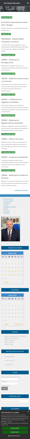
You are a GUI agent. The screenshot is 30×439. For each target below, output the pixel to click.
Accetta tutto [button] (15, 428)
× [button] (28, 411)
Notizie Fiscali (8, 199)
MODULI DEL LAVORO (11, 338)
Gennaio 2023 (10, 357)
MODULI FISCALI (10, 340)
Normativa (6, 203)
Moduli (5, 209)
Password (4, 381)
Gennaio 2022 (10, 360)
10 (6, 267)
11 (9, 267)
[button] (15, 436)
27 (15, 275)
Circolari (6, 211)
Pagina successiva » (22, 190)
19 (12, 271)
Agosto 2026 (12, 253)
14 (18, 267)
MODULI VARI (9, 344)
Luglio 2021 (9, 364)
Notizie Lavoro (8, 201)
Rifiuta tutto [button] (15, 432)
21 (18, 271)
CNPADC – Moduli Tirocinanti (12, 139)
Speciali (6, 205)
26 (12, 275)
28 (18, 275)
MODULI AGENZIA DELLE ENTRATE (15, 336)
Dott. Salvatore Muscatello (12, 3)
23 (3, 275)
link (7, 424)
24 (6, 275)
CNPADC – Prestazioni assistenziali (14, 157)
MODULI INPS (9, 342)
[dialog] (15, 424)
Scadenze (6, 213)
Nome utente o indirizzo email (10, 377)
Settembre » (19, 324)
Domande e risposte (9, 207)
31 (6, 320)
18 (9, 271)
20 (15, 271)
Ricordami (6, 386)
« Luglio (6, 282)
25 (9, 275)
